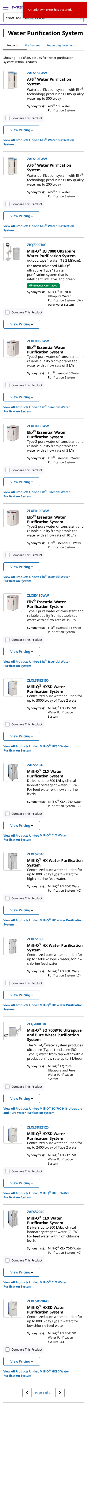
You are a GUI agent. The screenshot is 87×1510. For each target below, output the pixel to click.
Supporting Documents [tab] (61, 45)
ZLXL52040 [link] (35, 854)
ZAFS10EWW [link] (37, 158)
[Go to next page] (60, 1392)
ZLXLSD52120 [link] (38, 1127)
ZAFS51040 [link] (35, 765)
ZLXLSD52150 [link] (38, 680)
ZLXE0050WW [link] (38, 341)
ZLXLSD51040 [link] (38, 1301)
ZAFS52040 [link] (35, 1211)
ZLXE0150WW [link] (38, 595)
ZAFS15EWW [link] (37, 73)
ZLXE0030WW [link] (38, 426)
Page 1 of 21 (43, 1393)
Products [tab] (12, 45)
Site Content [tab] (32, 45)
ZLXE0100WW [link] (38, 510)
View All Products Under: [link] (38, 141)
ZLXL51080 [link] (35, 939)
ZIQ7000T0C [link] (36, 244)
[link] (49, 81)
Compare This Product (26, 118)
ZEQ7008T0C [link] (37, 1024)
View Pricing (20, 130)
